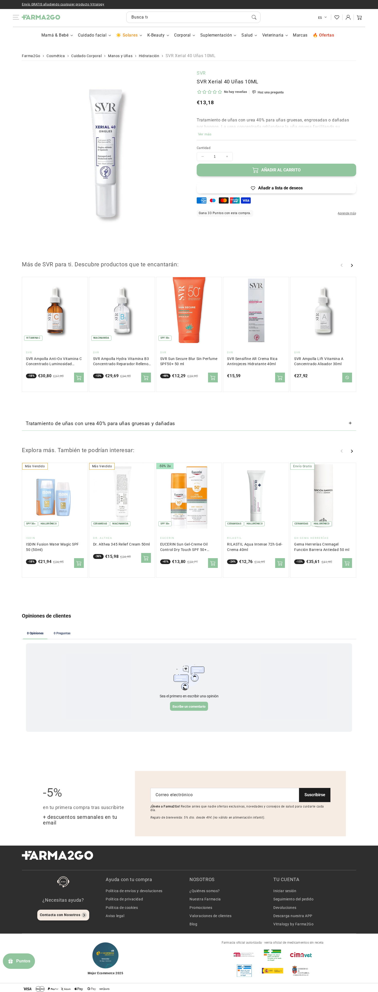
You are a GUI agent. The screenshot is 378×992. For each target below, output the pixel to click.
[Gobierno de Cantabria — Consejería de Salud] (301, 970)
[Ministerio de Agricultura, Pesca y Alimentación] (272, 970)
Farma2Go (31, 56)
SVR (201, 73)
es (320, 18)
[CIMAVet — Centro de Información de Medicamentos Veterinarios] (301, 955)
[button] (359, 17)
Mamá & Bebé (55, 35)
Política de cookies (122, 908)
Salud (247, 35)
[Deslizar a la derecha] (351, 265)
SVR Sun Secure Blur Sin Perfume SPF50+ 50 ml (189, 361)
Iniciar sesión (284, 891)
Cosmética (56, 56)
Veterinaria (273, 35)
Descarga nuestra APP (292, 916)
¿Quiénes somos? (205, 891)
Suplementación (216, 35)
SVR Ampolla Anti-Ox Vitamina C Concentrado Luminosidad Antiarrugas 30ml (54, 362)
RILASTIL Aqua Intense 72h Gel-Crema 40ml (254, 547)
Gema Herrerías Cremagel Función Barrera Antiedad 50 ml (321, 547)
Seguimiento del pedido (293, 899)
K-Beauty (156, 35)
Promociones (201, 908)
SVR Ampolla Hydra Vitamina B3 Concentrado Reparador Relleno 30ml (121, 362)
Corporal (182, 35)
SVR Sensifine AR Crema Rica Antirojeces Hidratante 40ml (252, 361)
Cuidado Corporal (86, 56)
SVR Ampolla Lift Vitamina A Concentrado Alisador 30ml (318, 361)
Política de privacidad (124, 899)
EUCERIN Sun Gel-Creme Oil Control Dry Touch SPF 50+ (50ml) (184, 547)
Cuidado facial (92, 35)
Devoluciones (284, 908)
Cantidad (203, 148)
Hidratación (149, 56)
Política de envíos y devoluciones (134, 891)
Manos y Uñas (120, 56)
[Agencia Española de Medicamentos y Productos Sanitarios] (244, 955)
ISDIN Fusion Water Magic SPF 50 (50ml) (52, 547)
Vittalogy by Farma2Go (293, 924)
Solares (130, 35)
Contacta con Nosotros (60, 915)
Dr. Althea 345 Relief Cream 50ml (121, 544)
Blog (193, 924)
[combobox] (193, 17)
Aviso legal (115, 916)
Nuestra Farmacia (205, 899)
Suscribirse (314, 794)
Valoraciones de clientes (210, 916)
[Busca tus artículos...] (254, 17)
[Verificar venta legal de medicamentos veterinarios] (244, 970)
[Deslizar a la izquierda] (341, 265)
